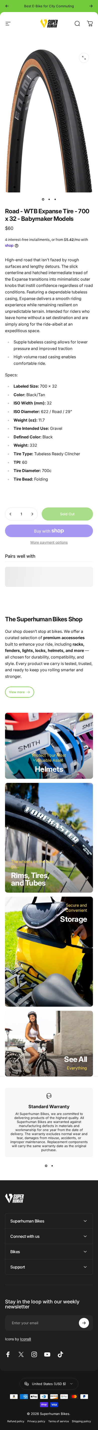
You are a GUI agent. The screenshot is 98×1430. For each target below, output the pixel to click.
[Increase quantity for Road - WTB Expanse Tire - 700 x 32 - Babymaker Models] (32, 514)
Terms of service (58, 1421)
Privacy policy (36, 1421)
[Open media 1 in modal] (84, 58)
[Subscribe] (84, 1323)
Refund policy (15, 1421)
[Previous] (7, 6)
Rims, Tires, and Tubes (30, 879)
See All (75, 1059)
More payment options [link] (49, 542)
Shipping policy (81, 1421)
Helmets (49, 769)
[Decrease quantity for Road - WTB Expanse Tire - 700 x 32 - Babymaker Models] (10, 514)
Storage (73, 919)
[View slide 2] (52, 1166)
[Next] (90, 6)
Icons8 (25, 1339)
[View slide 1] (46, 1166)
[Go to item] (43, 199)
